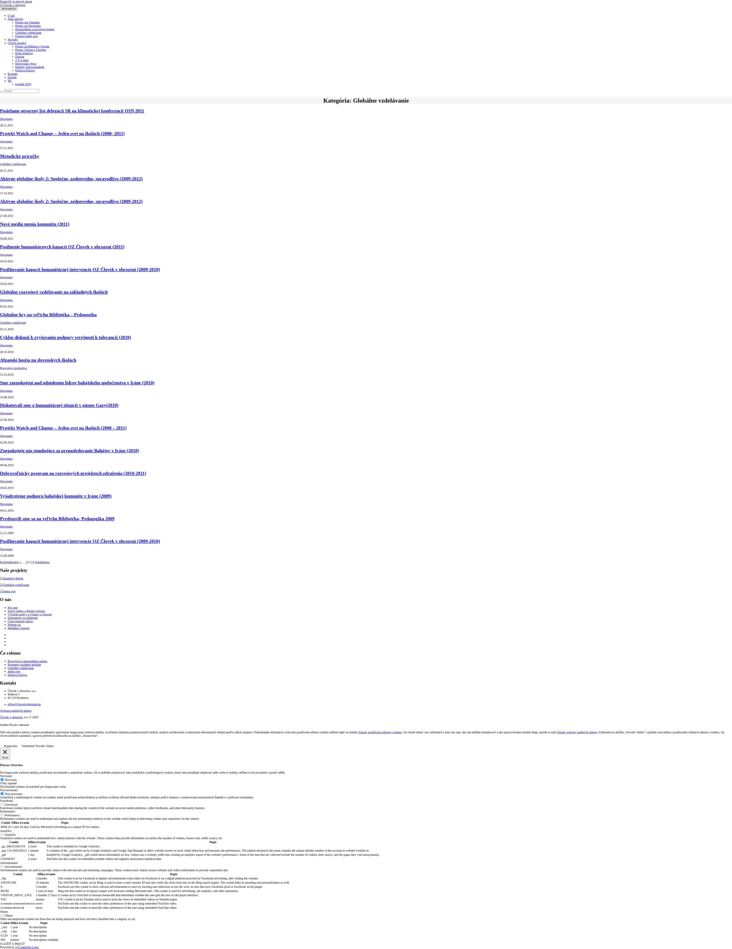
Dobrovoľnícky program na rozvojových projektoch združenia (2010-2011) (73, 473)
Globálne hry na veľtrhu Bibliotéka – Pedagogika (48, 314)
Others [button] (4, 911)
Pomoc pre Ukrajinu (27, 22)
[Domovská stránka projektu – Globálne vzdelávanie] (14, 585)
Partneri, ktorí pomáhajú (29, 67)
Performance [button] (7, 811)
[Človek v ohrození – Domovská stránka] (12, 5)
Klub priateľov (24, 53)
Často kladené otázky (20, 621)
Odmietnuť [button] (28, 746)
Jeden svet (14, 671)
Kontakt (12, 74)
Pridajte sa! (14, 624)
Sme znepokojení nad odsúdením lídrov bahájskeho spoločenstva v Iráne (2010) (77, 382)
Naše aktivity (15, 19)
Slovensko (6, 119)
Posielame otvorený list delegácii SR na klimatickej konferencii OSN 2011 (72, 110)
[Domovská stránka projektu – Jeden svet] (7, 591)
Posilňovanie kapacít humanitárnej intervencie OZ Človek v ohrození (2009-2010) (80, 269)
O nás (11, 15)
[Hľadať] (1, 91)
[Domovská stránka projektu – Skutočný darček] (11, 578)
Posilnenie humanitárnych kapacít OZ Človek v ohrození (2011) (62, 246)
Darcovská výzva (25, 63)
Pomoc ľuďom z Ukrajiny (31, 49)
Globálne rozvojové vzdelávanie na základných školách (54, 291)
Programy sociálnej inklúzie (24, 664)
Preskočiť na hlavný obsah (16, 1)
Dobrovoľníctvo (25, 70)
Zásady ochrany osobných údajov (577, 732)
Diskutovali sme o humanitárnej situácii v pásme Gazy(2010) (59, 405)
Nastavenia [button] (10, 746)
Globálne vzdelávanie (28, 32)
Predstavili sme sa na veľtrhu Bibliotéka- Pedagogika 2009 (57, 518)
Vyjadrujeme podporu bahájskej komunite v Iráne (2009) (56, 495)
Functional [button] (6, 800)
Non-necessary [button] (9, 790)
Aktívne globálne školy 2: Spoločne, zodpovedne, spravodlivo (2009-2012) (71, 178)
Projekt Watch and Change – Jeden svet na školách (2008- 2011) (62, 133)
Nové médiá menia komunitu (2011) (34, 224)
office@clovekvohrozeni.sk (24, 704)
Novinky (13, 39)
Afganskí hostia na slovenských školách (38, 360)
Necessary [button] (6, 776)
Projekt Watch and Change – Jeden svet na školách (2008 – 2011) (63, 427)
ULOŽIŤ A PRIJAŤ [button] (12, 943)
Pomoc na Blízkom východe (32, 46)
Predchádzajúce (9, 562)
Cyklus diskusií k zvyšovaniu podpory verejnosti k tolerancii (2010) (65, 337)
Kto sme (13, 607)
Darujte (19, 56)
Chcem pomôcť (17, 43)
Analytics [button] (5, 830)
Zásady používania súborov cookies (380, 732)
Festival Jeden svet (26, 36)
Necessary (11, 779)
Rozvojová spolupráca (13, 368)
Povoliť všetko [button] (45, 746)
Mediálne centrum (18, 628)
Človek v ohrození (11, 717)
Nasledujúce (42, 562)
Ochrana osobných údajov (16, 710)
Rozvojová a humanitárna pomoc (27, 661)
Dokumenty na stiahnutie (23, 618)
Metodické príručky (19, 156)
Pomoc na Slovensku (28, 25)
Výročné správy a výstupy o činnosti (30, 614)
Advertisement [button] (9, 863)
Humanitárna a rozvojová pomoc (35, 29)
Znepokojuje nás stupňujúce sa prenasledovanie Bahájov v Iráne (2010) (69, 450)
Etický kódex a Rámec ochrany (26, 611)
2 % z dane (22, 60)
